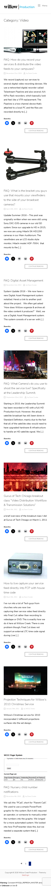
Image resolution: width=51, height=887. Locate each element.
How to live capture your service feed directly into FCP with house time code (24, 587)
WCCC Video (30, 709)
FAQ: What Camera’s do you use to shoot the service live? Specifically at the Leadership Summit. (25, 388)
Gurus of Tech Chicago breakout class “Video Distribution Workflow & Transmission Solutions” (25, 500)
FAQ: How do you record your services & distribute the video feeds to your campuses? (22, 64)
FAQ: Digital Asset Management (23, 280)
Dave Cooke (32, 73)
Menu (44, 5)
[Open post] (25, 40)
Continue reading (38, 131)
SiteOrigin (25, 875)
